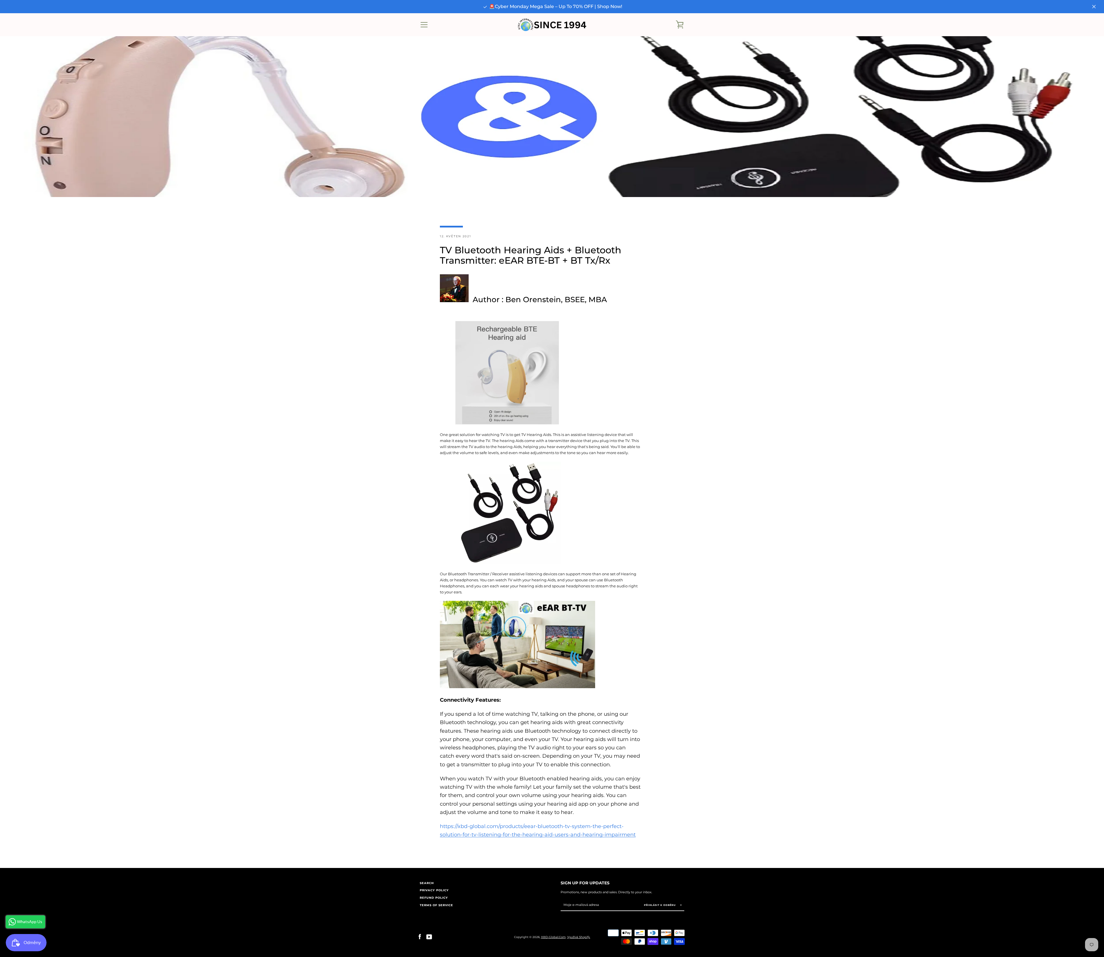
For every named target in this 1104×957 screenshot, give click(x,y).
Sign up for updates (585, 882)
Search (427, 883)
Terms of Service (436, 905)
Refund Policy (434, 897)
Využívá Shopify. (578, 937)
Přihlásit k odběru (660, 905)
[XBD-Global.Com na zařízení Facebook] (420, 937)
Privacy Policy (434, 890)
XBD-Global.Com (553, 937)
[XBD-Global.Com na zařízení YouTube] (429, 937)
